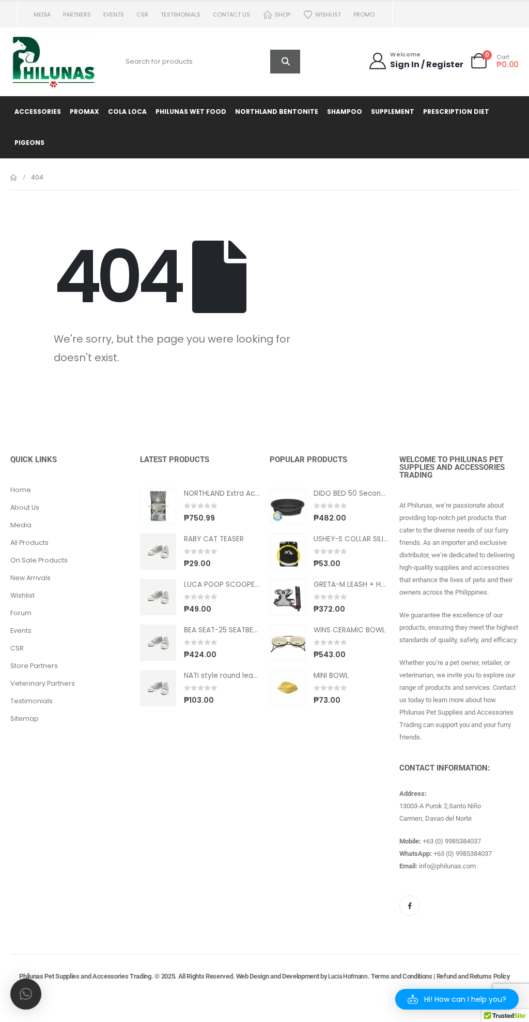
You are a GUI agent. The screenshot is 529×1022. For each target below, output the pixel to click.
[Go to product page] (158, 506)
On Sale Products (39, 560)
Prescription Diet (456, 111)
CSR (142, 14)
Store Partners (34, 665)
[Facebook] (409, 905)
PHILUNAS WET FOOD (190, 111)
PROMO (364, 14)
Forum (21, 613)
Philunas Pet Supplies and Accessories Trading (85, 976)
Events (113, 14)
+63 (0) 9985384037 (452, 841)
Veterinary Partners (42, 683)
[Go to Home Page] (13, 177)
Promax (84, 111)
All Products (29, 542)
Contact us (231, 14)
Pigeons (29, 142)
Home (20, 489)
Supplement (392, 111)
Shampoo (344, 111)
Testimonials (180, 14)
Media (42, 14)
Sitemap (24, 718)
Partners (77, 14)
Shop (282, 14)
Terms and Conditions (401, 976)
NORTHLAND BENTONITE (276, 111)
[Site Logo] (54, 62)
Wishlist (328, 14)
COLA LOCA (127, 111)
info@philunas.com (447, 866)
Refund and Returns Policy (473, 976)
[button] (457, 999)
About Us (24, 507)
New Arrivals (30, 577)
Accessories (37, 111)
